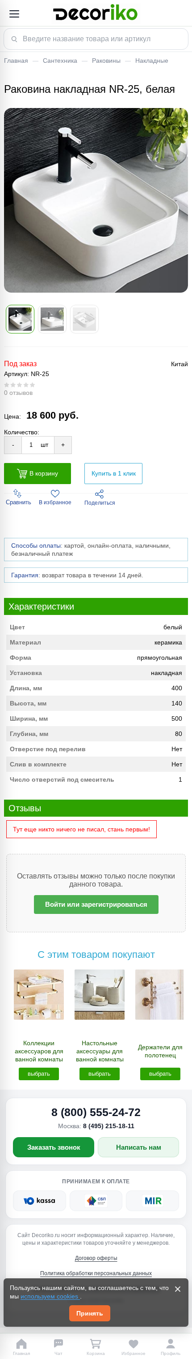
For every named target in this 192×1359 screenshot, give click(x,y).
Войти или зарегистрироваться (96, 904)
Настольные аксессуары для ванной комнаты (100, 1051)
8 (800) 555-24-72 (96, 1112)
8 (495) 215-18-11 (108, 1126)
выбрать (39, 1073)
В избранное (55, 502)
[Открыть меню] (13, 13)
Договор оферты (96, 1258)
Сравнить (18, 502)
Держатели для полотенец (160, 1051)
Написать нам (138, 1147)
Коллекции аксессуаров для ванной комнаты (39, 1051)
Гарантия (24, 575)
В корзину (43, 473)
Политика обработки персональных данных (96, 1273)
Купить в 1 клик (114, 473)
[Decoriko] (96, 14)
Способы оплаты (36, 545)
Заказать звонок (53, 1147)
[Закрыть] (177, 1289)
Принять (89, 1313)
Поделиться (99, 503)
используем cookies (50, 1296)
